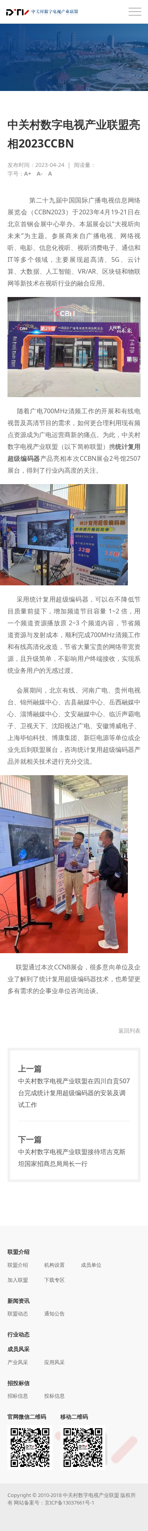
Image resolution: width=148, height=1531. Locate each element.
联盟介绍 (18, 1251)
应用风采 (54, 1362)
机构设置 (54, 1264)
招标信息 (17, 1395)
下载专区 (54, 1279)
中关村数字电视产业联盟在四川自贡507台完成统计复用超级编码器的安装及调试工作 (74, 1093)
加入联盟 (17, 1279)
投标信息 (54, 1395)
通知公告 (54, 1313)
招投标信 (18, 1383)
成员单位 (91, 1264)
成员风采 (18, 1349)
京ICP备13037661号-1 (69, 1502)
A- (40, 173)
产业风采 (17, 1362)
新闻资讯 (18, 1300)
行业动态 (18, 1334)
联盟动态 (17, 1313)
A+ (27, 173)
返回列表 (129, 1030)
